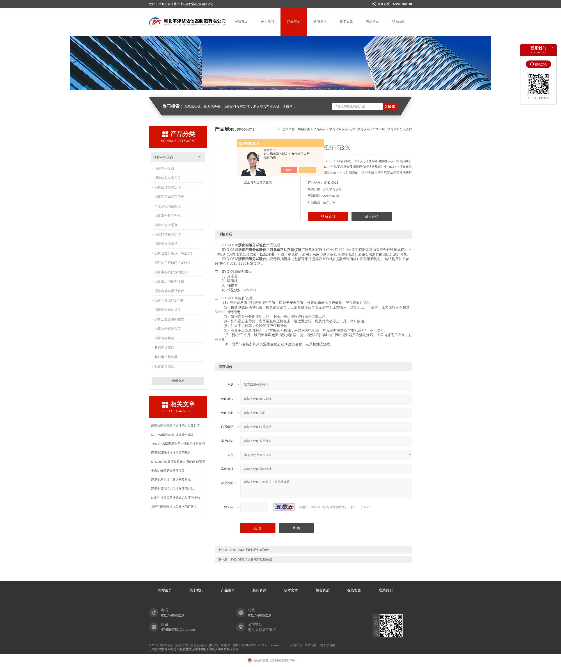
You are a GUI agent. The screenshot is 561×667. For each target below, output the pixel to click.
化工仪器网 (327, 645)
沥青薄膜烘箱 (164, 338)
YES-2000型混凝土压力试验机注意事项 (178, 443)
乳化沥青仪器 (164, 366)
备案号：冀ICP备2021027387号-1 (244, 645)
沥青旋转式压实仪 (167, 328)
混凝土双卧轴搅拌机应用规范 (171, 452)
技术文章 (346, 21)
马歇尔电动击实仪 (167, 206)
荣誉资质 (323, 590)
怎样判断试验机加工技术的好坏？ (174, 506)
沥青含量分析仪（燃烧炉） (174, 253)
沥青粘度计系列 (166, 225)
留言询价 (372, 216)
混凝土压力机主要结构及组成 (171, 479)
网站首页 (241, 21)
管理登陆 (296, 645)
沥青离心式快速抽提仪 (170, 272)
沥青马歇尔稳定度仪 (169, 197)
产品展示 (293, 21)
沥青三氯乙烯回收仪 (169, 319)
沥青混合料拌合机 (167, 215)
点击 (199, 157)
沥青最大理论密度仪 (169, 281)
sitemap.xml (278, 645)
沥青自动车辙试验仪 (169, 291)
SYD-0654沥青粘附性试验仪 (249, 550)
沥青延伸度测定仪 (167, 187)
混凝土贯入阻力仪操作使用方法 (172, 488)
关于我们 (267, 21)
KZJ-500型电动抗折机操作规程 (172, 434)
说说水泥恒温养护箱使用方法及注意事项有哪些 (178, 426)
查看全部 (178, 381)
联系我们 (398, 21)
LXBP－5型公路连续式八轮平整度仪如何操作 (178, 497)
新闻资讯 (320, 21)
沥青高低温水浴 (166, 244)
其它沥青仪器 (164, 347)
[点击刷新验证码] (284, 507)
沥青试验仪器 (163, 157)
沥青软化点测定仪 (167, 178)
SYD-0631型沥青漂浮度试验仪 (251, 559)
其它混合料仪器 (166, 357)
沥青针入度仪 (164, 168)
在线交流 (541, 64)
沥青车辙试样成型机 (169, 300)
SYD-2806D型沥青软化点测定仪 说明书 (178, 461)
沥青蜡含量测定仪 (167, 234)
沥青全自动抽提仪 (167, 310)
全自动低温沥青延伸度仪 (168, 470)
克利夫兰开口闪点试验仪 (172, 262)
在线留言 (372, 21)
